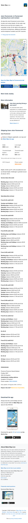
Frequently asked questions (8, 486)
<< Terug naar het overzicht (8, 34)
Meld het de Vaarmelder (17, 387)
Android (18, 432)
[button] (13, 55)
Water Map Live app (8, 139)
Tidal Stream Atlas (11, 512)
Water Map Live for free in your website (11, 468)
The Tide (20, 512)
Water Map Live (20, 510)
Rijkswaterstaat (24, 75)
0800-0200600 (13, 381)
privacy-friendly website (16, 518)
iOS (14, 432)
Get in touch (4, 477)
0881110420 (18, 164)
